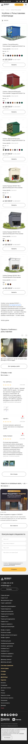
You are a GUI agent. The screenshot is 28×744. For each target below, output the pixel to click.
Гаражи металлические (7, 611)
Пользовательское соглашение (9, 723)
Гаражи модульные (6, 608)
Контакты (3, 682)
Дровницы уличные (6, 659)
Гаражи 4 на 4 (4, 621)
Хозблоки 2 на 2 (5, 651)
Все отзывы (4, 375)
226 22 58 (7, 583)
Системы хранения (7, 665)
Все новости (4, 486)
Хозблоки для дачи (6, 641)
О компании (4, 685)
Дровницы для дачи (6, 662)
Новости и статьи (5, 695)
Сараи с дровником (6, 603)
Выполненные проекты (7, 698)
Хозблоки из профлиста (7, 653)
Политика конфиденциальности (9, 725)
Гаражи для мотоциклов (7, 614)
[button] (6, 409)
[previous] (22, 335)
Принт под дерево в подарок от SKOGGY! (11, 514)
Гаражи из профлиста (6, 624)
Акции (2, 708)
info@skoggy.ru (6, 585)
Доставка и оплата (6, 687)
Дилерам (3, 705)
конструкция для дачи (15, 305)
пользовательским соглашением (9, 565)
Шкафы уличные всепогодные (9, 635)
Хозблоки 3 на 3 (5, 648)
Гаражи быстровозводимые (8, 606)
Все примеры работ (14, 366)
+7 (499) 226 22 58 (6, 1)
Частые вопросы (5, 703)
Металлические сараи (6, 600)
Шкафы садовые (5, 637)
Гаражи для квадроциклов (8, 619)
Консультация (19, 4)
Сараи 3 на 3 (4, 598)
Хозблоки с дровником (7, 646)
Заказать (14, 64)
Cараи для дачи (5, 595)
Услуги (2, 690)
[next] (26, 335)
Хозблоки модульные (6, 656)
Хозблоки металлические (7, 643)
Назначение (4, 700)
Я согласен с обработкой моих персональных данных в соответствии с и (13, 564)
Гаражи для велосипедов (7, 626)
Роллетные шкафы (6, 632)
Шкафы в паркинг (5, 630)
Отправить (14, 569)
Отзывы (3, 692)
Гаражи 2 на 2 (4, 616)
